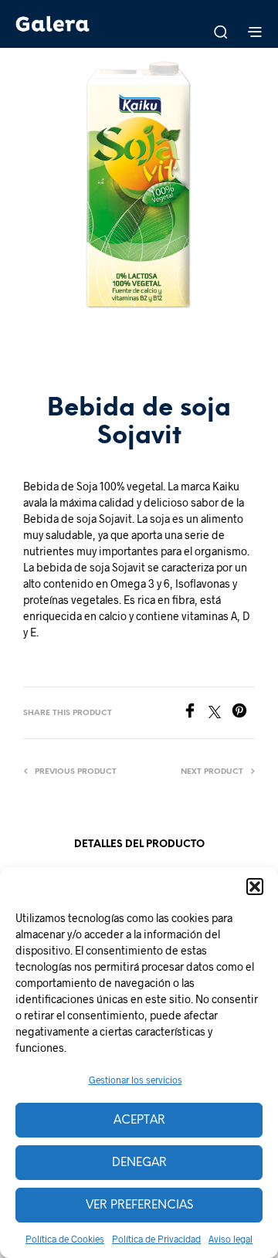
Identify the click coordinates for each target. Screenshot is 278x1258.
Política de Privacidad (156, 1238)
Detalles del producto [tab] (139, 844)
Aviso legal (230, 1238)
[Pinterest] (243, 713)
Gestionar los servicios (135, 1079)
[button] (255, 886)
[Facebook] (195, 713)
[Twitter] (220, 713)
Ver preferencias (139, 1205)
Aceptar (139, 1120)
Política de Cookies (64, 1238)
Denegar (139, 1163)
